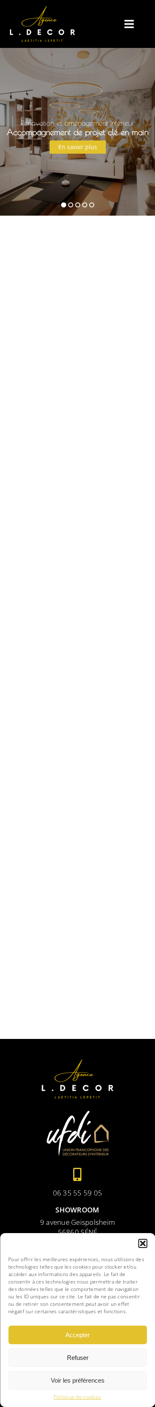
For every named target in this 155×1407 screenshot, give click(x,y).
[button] (142, 1243)
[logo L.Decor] (42, 9)
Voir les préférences (78, 1380)
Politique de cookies (77, 1397)
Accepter (77, 1334)
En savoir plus (77, 147)
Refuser (77, 1357)
